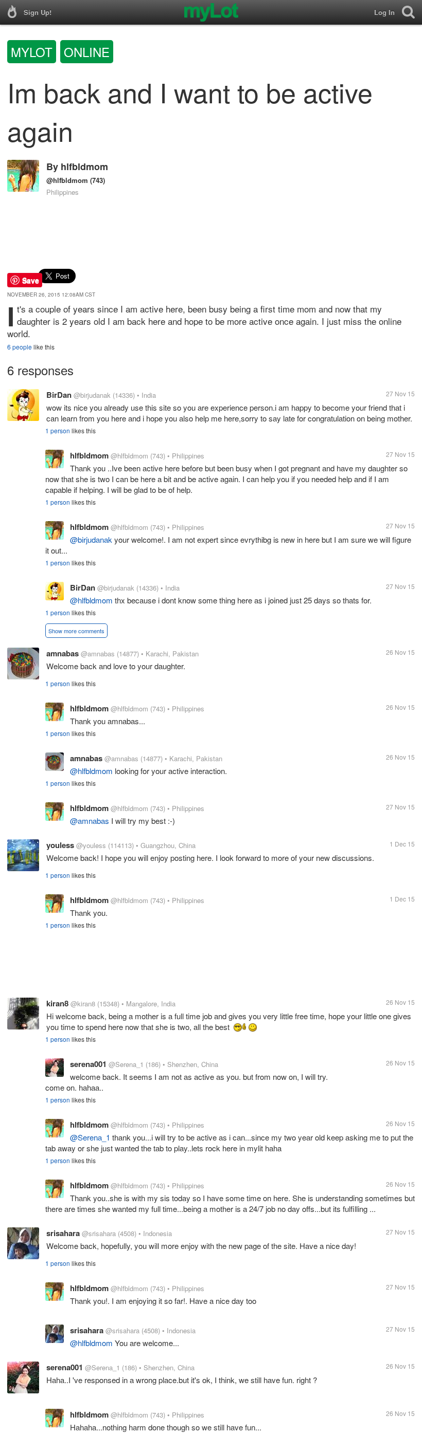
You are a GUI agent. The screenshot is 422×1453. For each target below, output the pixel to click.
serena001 (88, 1064)
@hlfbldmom (67, 180)
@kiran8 (83, 1003)
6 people (19, 346)
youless (60, 845)
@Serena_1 (126, 1064)
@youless (91, 845)
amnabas (62, 653)
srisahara (63, 1233)
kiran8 (57, 1003)
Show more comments (76, 631)
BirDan (59, 394)
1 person (57, 430)
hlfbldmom (84, 166)
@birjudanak (92, 395)
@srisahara (99, 1233)
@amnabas (98, 653)
